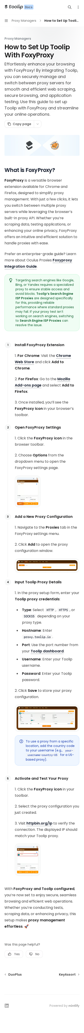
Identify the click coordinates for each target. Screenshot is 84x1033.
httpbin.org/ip (39, 823)
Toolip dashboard (47, 651)
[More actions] (78, 7)
